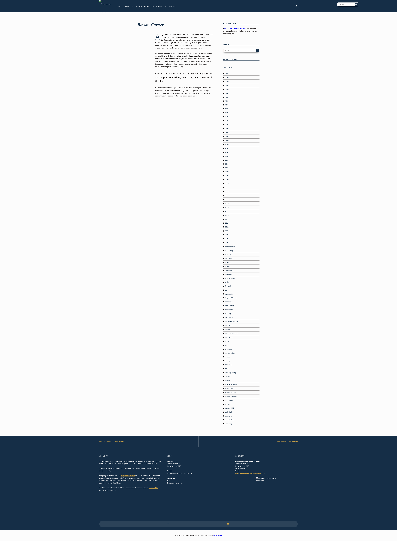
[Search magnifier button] (356, 4)
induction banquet (128, 476)
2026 (226, 243)
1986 (226, 89)
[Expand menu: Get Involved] (165, 6)
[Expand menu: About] (132, 6)
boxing (227, 266)
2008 (226, 176)
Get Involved (157, 6)
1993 (226, 117)
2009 (226, 180)
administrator (230, 247)
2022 (226, 227)
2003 (226, 156)
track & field (229, 408)
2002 (226, 152)
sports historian (230, 392)
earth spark (217, 535)
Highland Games (231, 298)
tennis (227, 404)
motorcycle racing (231, 333)
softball (227, 380)
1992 (226, 113)
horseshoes (229, 310)
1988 (226, 97)
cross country (230, 278)
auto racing (229, 251)
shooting (228, 365)
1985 (226, 85)
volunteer (228, 416)
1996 (226, 128)
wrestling (228, 424)
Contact (172, 6)
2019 (226, 219)
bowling (228, 262)
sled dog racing (230, 373)
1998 (226, 136)
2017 (226, 211)
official (227, 341)
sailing (227, 361)
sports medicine (231, 396)
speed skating (230, 388)
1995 (226, 125)
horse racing (229, 306)
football (228, 286)
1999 (226, 140)
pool (226, 345)
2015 (226, 203)
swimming (229, 400)
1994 (226, 121)
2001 (226, 148)
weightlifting (229, 420)
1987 (226, 93)
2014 (226, 199)
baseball (228, 255)
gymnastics (229, 294)
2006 (226, 168)
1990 (226, 105)
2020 (226, 223)
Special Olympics (231, 384)
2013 (226, 195)
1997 (226, 132)
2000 (226, 144)
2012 (226, 192)
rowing (227, 357)
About (127, 6)
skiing (227, 369)
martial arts (229, 325)
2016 (226, 207)
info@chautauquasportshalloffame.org (250, 473)
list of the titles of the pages (235, 28)
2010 (226, 184)
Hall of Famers (142, 6)
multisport (229, 337)
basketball (228, 258)
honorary (228, 302)
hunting (228, 314)
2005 (226, 164)
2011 (226, 188)
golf (226, 290)
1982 (226, 73)
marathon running (231, 321)
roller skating (230, 353)
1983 (226, 77)
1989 (226, 101)
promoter (228, 349)
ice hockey (229, 317)
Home (119, 6)
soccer (227, 377)
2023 (226, 231)
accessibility (153, 488)
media (227, 329)
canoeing (228, 270)
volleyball (228, 412)
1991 (226, 109)
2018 (226, 215)
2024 (226, 235)
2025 (226, 239)
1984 (226, 81)
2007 (226, 172)
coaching (228, 274)
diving (227, 282)
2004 (226, 160)
